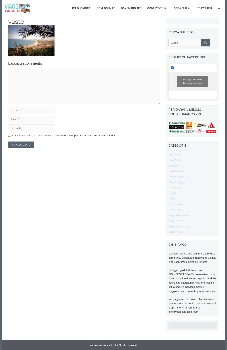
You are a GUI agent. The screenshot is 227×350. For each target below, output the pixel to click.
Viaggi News (175, 220)
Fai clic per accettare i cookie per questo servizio (192, 81)
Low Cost (173, 193)
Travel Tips (204, 8)
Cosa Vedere (175, 160)
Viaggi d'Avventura (179, 215)
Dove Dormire (106, 8)
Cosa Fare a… (182, 8)
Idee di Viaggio (81, 8)
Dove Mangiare (131, 8)
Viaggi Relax (175, 231)
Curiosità (173, 165)
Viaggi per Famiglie (179, 226)
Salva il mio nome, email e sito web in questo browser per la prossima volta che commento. (64, 135)
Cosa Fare (174, 154)
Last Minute (175, 187)
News (171, 198)
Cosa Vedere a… (157, 8)
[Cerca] (205, 43)
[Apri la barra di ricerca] (219, 8)
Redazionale (175, 204)
